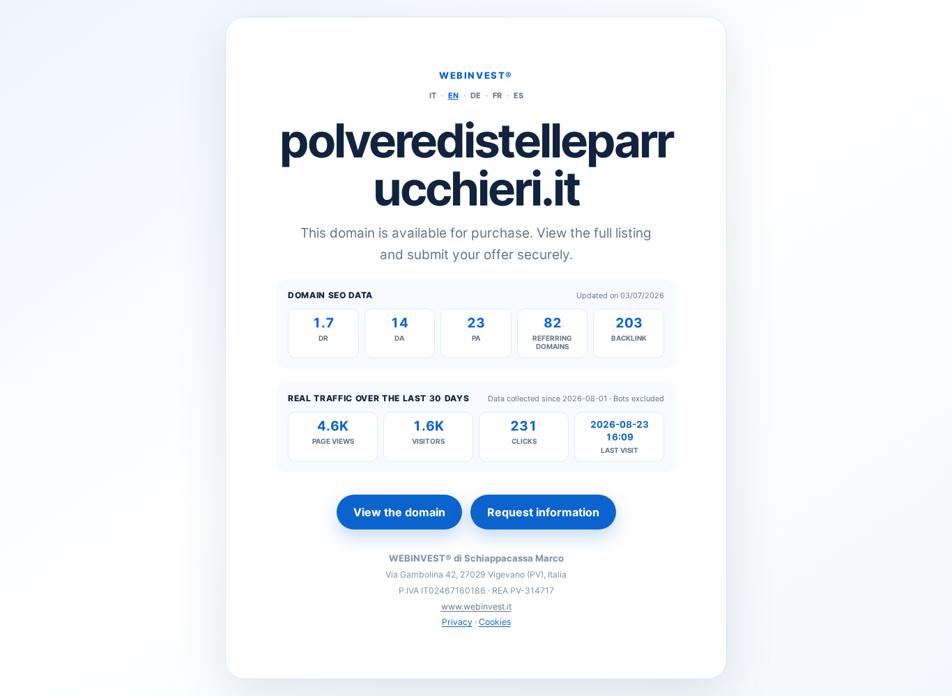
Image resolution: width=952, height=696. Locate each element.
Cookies (495, 622)
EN (453, 95)
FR (497, 95)
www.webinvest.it (476, 606)
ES (518, 95)
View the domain (399, 512)
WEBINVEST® (476, 75)
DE (475, 95)
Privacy (457, 622)
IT (432, 95)
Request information (543, 512)
